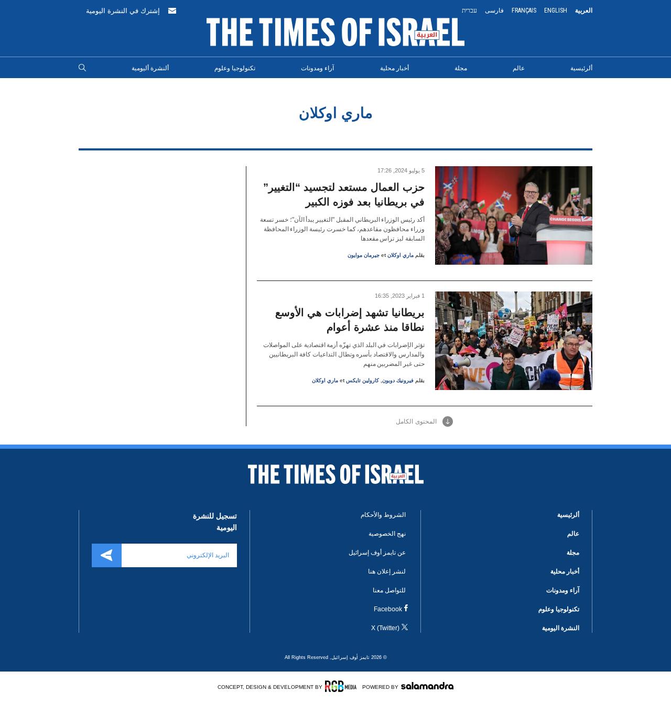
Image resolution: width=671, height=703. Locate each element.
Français (524, 10)
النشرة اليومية (560, 628)
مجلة (460, 68)
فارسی (494, 10)
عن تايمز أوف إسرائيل (377, 552)
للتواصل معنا (389, 590)
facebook (388, 609)
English (555, 10)
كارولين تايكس (362, 380)
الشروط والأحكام (383, 514)
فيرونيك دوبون (398, 380)
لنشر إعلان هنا (387, 571)
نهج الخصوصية (387, 533)
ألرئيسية (581, 68)
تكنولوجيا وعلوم (234, 68)
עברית (469, 10)
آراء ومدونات (317, 68)
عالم (519, 68)
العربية (583, 10)
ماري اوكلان (400, 255)
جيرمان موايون (364, 255)
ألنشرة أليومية (150, 68)
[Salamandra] (427, 685)
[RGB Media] (342, 686)
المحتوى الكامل (416, 421)
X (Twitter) (385, 628)
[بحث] (82, 68)
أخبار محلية (394, 68)
